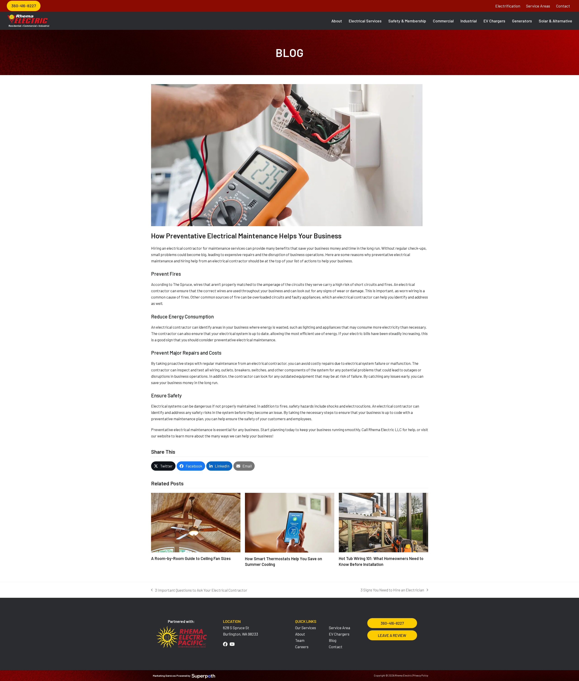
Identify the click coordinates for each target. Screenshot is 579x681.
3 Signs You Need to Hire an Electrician (392, 590)
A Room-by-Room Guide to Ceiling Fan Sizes (191, 558)
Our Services (305, 627)
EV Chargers (339, 634)
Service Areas (538, 5)
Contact (563, 5)
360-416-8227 (23, 5)
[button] (163, 466)
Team (299, 640)
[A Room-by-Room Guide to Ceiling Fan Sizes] (195, 522)
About (300, 634)
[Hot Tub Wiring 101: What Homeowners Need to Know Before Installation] (383, 522)
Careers (301, 646)
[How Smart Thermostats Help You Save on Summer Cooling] (289, 522)
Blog (332, 640)
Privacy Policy (420, 675)
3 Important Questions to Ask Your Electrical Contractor (199, 590)
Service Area (339, 627)
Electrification (507, 5)
